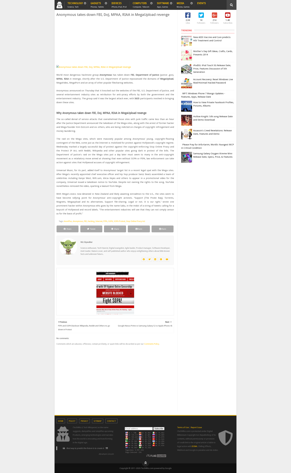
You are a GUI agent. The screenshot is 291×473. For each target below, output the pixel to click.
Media (183, 4)
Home (60, 421)
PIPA (105, 221)
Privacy (84, 421)
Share (68, 229)
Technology (75, 4)
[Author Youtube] (167, 259)
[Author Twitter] (149, 259)
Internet (98, 221)
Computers (141, 4)
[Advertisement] (115, 41)
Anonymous (78, 221)
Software (163, 4)
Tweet (92, 229)
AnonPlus (68, 221)
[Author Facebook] (144, 259)
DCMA (194, 446)
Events (201, 3)
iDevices (119, 4)
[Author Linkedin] (155, 259)
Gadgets (97, 4)
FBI (85, 221)
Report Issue (196, 427)
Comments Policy (151, 344)
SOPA (110, 221)
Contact (111, 421)
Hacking (91, 221)
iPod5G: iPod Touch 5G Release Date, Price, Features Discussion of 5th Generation (212, 68)
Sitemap (98, 421)
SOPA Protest (119, 221)
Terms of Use (183, 427)
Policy (72, 421)
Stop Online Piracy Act (135, 221)
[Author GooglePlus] (161, 259)
